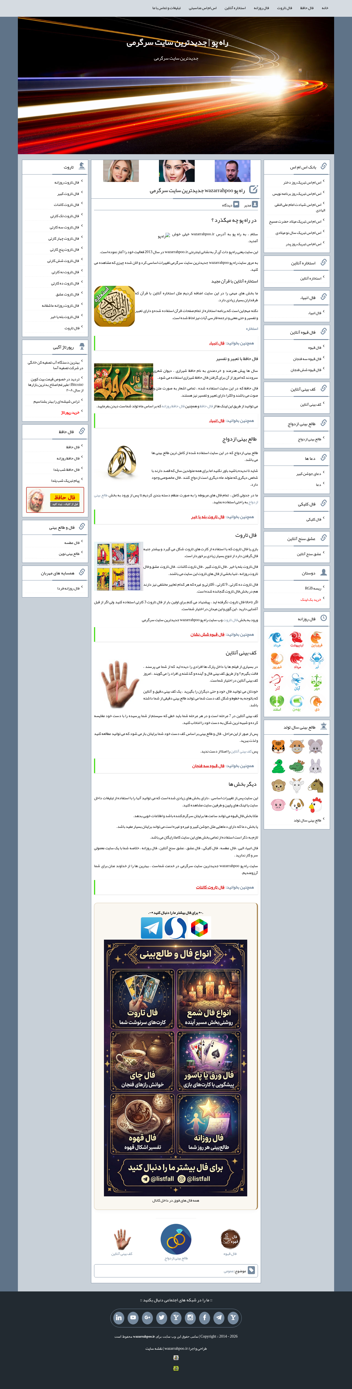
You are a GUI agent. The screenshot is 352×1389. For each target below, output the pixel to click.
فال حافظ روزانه (173, 406)
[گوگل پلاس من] (147, 1318)
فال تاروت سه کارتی (64, 227)
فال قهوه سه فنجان (307, 358)
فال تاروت (284, 8)
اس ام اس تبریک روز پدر (303, 243)
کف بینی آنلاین (241, 751)
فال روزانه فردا (68, 588)
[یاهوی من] (233, 1318)
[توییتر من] (161, 1318)
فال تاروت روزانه (66, 182)
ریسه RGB (313, 588)
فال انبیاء (314, 313)
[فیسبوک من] (204, 1318)
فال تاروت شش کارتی (63, 260)
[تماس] (176, 1318)
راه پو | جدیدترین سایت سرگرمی (177, 42)
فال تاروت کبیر (68, 193)
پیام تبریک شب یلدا (65, 480)
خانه (325, 8)
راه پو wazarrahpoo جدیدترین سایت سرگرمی (197, 190)
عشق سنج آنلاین (309, 553)
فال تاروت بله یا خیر (64, 316)
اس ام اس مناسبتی (202, 8)
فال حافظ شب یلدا (66, 469)
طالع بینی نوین (69, 553)
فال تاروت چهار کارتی (63, 238)
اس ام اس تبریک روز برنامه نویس (297, 193)
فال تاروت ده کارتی (65, 283)
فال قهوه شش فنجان (306, 369)
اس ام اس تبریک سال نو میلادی (298, 232)
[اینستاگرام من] (190, 1318)
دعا (318, 484)
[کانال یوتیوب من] (133, 1318)
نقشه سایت (154, 1348)
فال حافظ (307, 8)
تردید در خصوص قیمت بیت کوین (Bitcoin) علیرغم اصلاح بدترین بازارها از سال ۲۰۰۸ (55, 384)
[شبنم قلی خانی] (121, 172)
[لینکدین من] (118, 1318)
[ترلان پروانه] (177, 172)
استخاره (252, 328)
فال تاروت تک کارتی (64, 216)
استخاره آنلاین (235, 8)
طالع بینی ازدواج (309, 439)
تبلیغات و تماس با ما (166, 8)
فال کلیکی (313, 519)
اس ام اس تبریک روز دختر (302, 182)
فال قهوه (314, 347)
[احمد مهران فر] (233, 172)
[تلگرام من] (218, 1318)
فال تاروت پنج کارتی (64, 249)
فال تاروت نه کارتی (65, 272)
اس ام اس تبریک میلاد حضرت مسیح (295, 221)
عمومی (229, 1271)
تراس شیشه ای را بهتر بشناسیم (56, 401)
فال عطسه (71, 542)
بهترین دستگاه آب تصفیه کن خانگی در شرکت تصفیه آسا (55, 365)
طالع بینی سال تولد (307, 820)
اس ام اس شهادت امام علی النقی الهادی (300, 207)
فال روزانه (261, 8)
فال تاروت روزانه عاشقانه (60, 305)
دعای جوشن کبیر (308, 473)
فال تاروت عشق (67, 294)
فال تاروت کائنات (66, 204)
